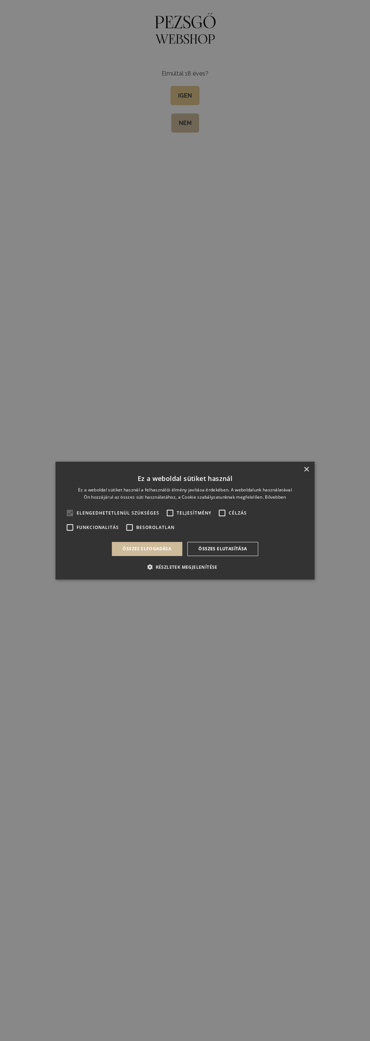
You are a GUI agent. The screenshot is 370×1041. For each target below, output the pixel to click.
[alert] (185, 520)
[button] (185, 567)
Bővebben (275, 497)
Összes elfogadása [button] (146, 549)
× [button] (306, 469)
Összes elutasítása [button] (222, 549)
